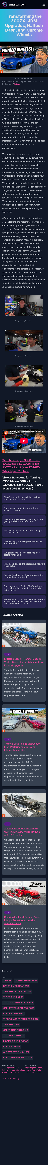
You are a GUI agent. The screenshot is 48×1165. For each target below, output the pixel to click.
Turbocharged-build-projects (21, 1019)
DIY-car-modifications (16, 986)
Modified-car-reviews (15, 1041)
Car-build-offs (12, 1046)
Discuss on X (7, 971)
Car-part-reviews (13, 1013)
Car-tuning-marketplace (17, 1057)
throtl (7, 980)
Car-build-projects (26, 980)
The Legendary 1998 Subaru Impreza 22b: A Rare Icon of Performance (13, 1070)
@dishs (17, 84)
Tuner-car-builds (13, 997)
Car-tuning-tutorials (15, 1030)
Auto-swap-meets (13, 1035)
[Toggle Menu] (44, 5)
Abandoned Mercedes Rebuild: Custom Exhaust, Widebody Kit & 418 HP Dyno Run (22, 831)
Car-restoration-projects (18, 1008)
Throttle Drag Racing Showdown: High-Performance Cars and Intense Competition (22, 747)
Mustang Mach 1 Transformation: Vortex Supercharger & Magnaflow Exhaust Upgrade (23, 662)
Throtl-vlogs (11, 1024)
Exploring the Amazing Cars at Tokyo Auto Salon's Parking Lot (34, 1070)
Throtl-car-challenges (17, 991)
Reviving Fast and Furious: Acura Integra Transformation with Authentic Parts (22, 920)
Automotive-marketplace (18, 1002)
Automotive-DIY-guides (16, 1052)
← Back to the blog (10, 1078)
